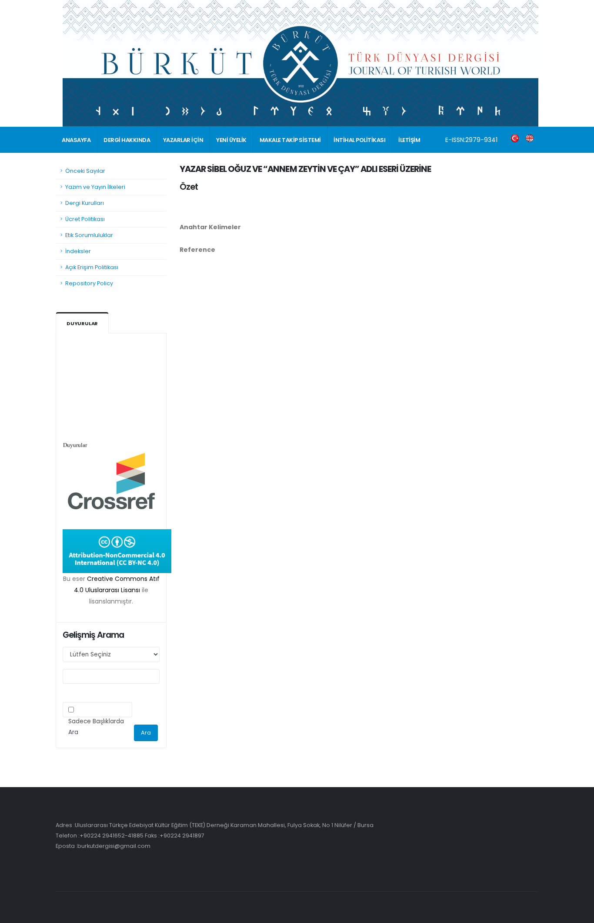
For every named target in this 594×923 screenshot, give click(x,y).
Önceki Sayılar (85, 171)
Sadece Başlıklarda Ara (96, 726)
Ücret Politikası (85, 219)
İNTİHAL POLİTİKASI (359, 140)
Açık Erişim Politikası (91, 267)
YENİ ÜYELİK (231, 140)
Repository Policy (89, 283)
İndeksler (78, 251)
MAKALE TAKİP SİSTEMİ (290, 140)
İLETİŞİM (409, 140)
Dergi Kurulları (84, 203)
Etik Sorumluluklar (89, 235)
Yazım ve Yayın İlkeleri (95, 187)
